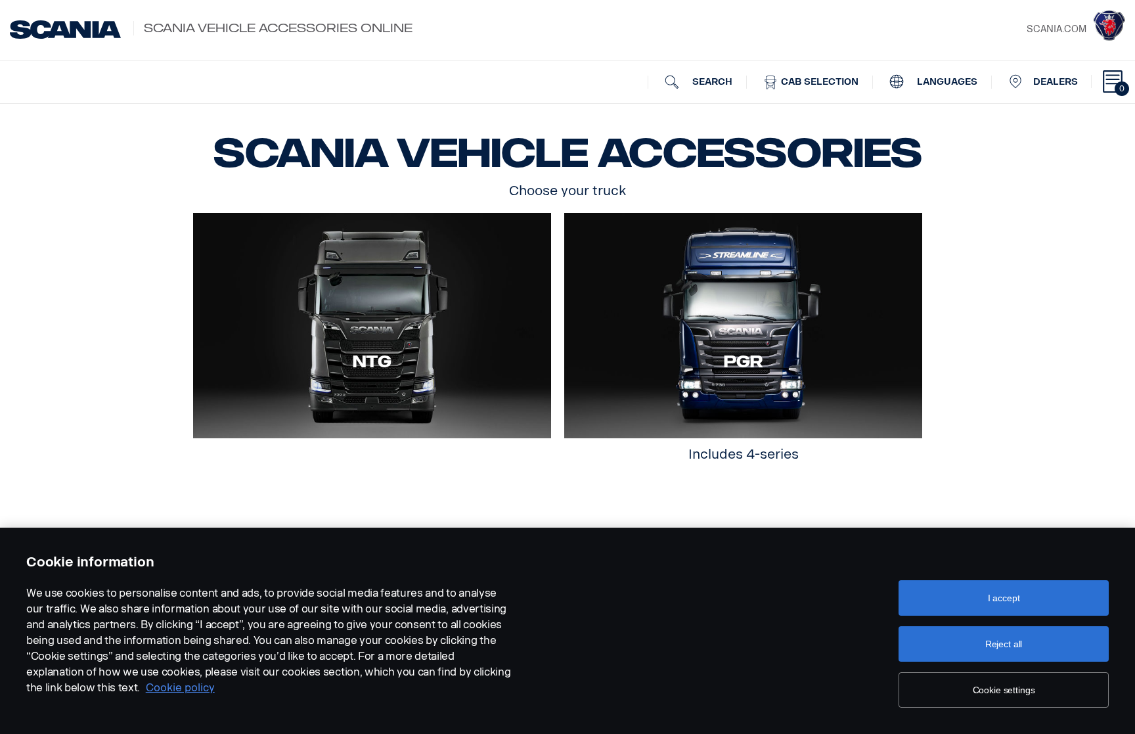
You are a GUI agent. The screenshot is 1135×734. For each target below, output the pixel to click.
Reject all (1004, 644)
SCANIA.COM (1056, 29)
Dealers (1055, 81)
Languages (945, 81)
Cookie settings (1004, 690)
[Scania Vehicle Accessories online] (65, 29)
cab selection (818, 81)
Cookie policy (180, 687)
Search (711, 81)
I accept (1004, 598)
